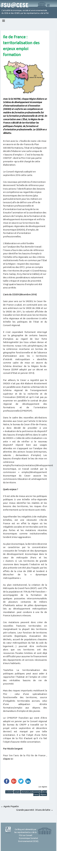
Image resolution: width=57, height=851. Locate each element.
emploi (17, 792)
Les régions (42, 787)
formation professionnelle (31, 792)
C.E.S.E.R (9, 792)
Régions (43, 794)
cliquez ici (8, 758)
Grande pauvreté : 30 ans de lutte (34, 810)
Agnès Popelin (10, 806)
